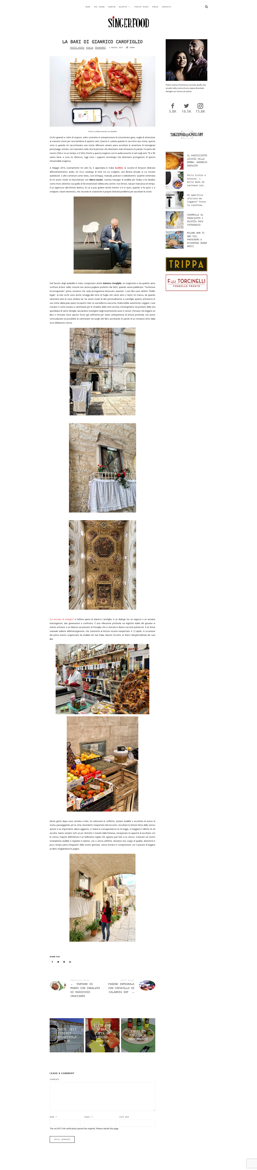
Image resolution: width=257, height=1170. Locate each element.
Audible (119, 167)
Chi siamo (99, 7)
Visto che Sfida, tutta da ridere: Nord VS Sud (102, 1035)
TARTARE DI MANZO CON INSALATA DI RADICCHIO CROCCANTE (76, 989)
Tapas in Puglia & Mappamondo (138, 1035)
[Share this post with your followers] (58, 962)
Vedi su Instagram (130, 1162)
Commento (54, 1079)
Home (88, 7)
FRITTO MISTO (141, 7)
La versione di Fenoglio (61, 619)
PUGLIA (89, 48)
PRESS (155, 7)
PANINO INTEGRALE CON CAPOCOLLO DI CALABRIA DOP (128, 987)
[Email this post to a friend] (70, 962)
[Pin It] (64, 962)
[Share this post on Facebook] (52, 962)
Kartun (111, 7)
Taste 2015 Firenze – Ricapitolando (66, 1035)
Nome (53, 1117)
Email (88, 1117)
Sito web (124, 1117)
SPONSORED (100, 48)
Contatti (166, 7)
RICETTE (123, 7)
